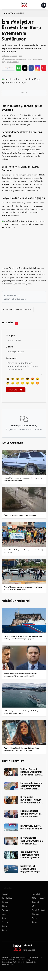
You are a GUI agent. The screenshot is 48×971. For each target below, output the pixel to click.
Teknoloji (36, 894)
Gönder (14, 389)
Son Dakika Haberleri (24, 309)
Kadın (4, 930)
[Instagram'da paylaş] (37, 68)
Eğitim (34, 906)
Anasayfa (8, 13)
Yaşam (5, 922)
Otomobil (36, 914)
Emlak (34, 918)
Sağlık (4, 926)
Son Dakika (7, 309)
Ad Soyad (10, 335)
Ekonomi (5, 910)
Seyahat (35, 902)
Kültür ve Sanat (38, 898)
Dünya (4, 906)
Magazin (5, 914)
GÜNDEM (20, 13)
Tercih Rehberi (38, 910)
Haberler (5, 894)
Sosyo (34, 922)
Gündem (5, 902)
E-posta (9, 346)
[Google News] (8, 68)
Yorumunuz (11, 357)
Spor (4, 918)
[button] (3, 5)
